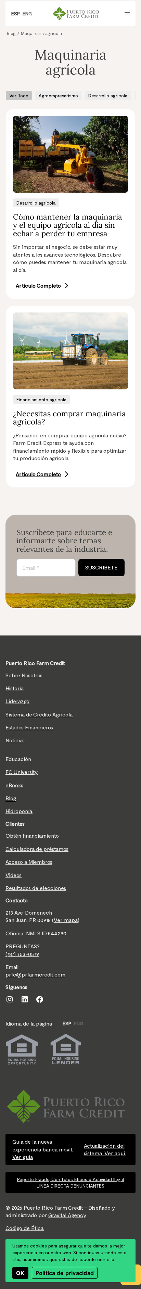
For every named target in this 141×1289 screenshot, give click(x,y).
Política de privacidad (65, 1273)
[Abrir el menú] (127, 14)
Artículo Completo (38, 285)
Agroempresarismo (58, 95)
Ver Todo (18, 95)
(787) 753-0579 (22, 954)
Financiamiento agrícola (41, 399)
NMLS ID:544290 (46, 933)
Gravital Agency (67, 1215)
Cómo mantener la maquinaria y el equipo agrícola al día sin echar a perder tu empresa (67, 225)
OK (20, 1273)
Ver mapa (66, 920)
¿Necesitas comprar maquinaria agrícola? (69, 417)
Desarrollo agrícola (108, 95)
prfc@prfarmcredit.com (35, 974)
